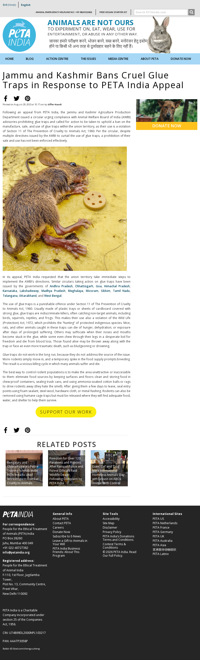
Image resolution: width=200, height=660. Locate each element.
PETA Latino (161, 554)
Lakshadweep (29, 291)
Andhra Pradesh (61, 286)
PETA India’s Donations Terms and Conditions (118, 538)
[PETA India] (19, 35)
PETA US (158, 519)
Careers (58, 527)
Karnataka (10, 291)
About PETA (61, 519)
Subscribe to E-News (67, 536)
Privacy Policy (112, 532)
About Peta (150, 59)
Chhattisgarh (84, 286)
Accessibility (111, 519)
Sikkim (105, 291)
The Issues (88, 59)
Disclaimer (110, 527)
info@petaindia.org (16, 552)
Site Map (108, 523)
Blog (30, 59)
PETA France (161, 527)
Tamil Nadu (121, 291)
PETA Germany (163, 532)
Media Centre (118, 59)
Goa (97, 286)
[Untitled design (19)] (65, 208)
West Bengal (52, 296)
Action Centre (57, 59)
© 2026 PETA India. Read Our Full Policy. (119, 553)
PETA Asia (159, 545)
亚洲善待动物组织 (164, 549)
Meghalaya (75, 291)
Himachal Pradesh (117, 286)
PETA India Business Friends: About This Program (66, 552)
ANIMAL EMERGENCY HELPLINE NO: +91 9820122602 (64, 12)
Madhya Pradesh (53, 291)
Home (9, 59)
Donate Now (181, 59)
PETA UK (158, 536)
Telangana (10, 296)
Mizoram (92, 291)
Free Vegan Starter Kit (113, 12)
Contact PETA (62, 523)
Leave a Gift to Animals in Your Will (70, 542)
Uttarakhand (27, 296)
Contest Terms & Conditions (114, 546)
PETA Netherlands (165, 523)
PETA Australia (162, 541)
